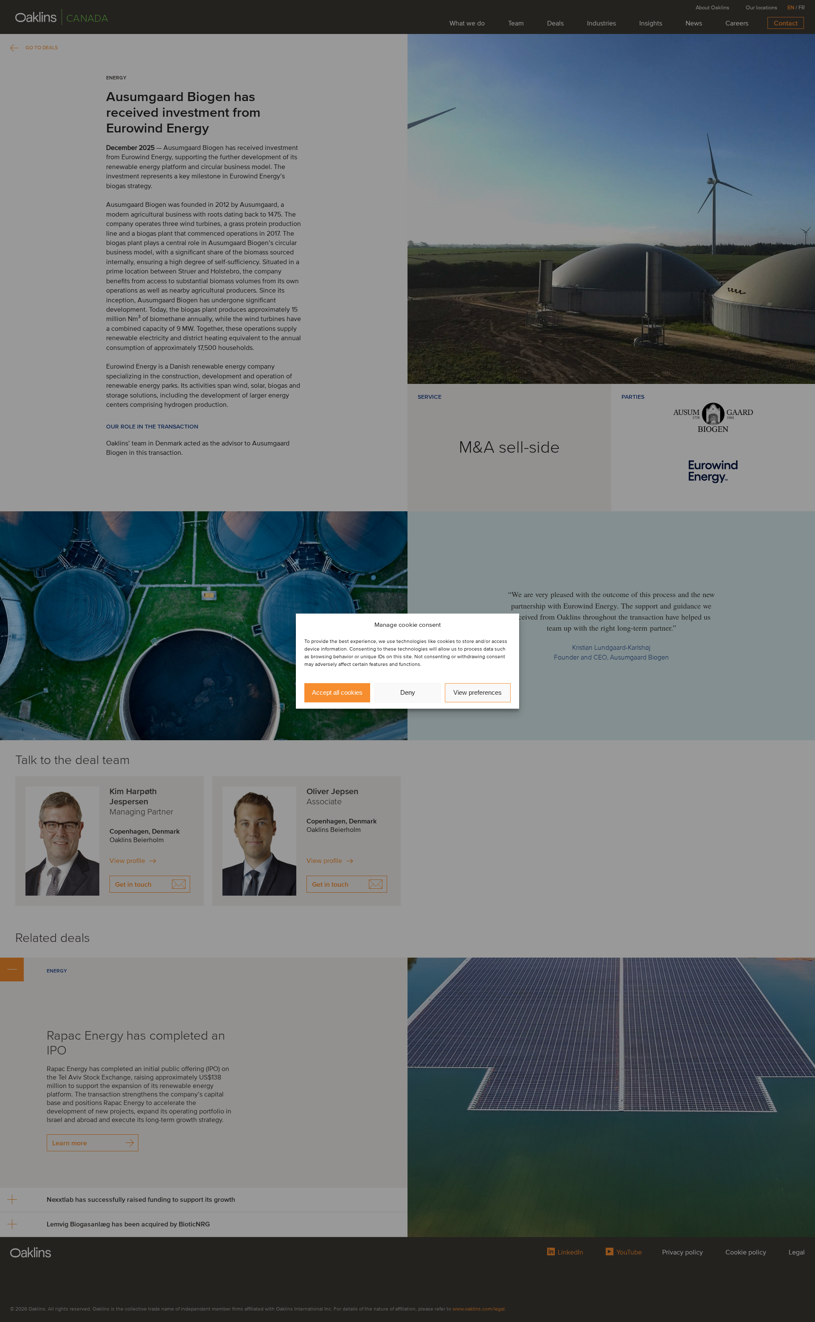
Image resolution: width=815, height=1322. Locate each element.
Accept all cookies (337, 692)
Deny (407, 692)
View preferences (477, 692)
